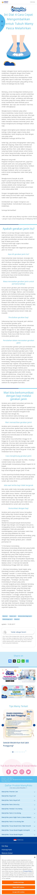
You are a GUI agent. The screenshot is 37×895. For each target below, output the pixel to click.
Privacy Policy (27, 871)
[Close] (35, 857)
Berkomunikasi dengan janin (25, 616)
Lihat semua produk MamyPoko (18, 788)
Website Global (7, 853)
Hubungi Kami (7, 850)
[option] (18, 728)
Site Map (5, 846)
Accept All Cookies (18, 892)
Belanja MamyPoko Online (2, 25)
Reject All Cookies (18, 887)
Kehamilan (5, 616)
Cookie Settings (18, 882)
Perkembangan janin (7, 619)
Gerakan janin (13, 616)
